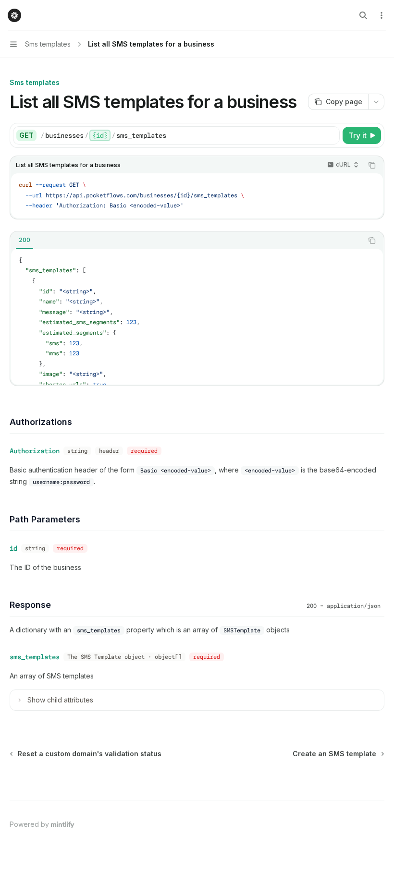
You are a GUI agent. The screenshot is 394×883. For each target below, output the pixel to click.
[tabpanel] (197, 317)
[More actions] (381, 15)
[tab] (24, 240)
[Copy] (330, 135)
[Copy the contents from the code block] (372, 165)
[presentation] (197, 317)
